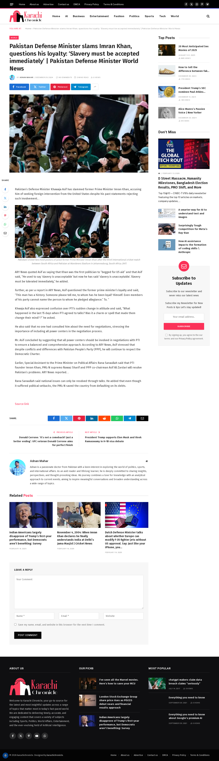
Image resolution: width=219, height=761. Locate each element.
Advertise (48, 4)
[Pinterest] (5, 215)
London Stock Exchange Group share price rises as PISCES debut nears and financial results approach (118, 702)
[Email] (5, 233)
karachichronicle (55, 755)
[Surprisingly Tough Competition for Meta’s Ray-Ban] (166, 229)
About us (34, 4)
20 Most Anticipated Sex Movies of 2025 (193, 48)
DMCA (77, 4)
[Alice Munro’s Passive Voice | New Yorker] (166, 112)
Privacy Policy (92, 4)
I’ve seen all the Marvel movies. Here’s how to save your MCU (118, 681)
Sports (149, 16)
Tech (162, 16)
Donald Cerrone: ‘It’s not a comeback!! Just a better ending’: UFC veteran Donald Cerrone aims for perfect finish (43, 441)
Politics (134, 16)
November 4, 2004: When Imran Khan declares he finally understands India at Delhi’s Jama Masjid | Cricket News (77, 538)
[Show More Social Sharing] (95, 87)
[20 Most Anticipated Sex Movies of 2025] (166, 50)
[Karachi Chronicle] (26, 16)
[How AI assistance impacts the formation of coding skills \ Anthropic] (166, 245)
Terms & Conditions (113, 4)
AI (66, 16)
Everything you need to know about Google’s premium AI (187, 716)
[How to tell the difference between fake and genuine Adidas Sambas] (166, 71)
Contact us (63, 4)
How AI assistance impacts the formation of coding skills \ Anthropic (192, 247)
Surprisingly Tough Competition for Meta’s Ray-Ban (192, 229)
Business (79, 16)
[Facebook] (5, 189)
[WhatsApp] (5, 224)
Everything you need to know (187, 697)
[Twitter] (5, 198)
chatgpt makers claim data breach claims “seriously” (185, 681)
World (175, 16)
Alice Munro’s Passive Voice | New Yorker (191, 110)
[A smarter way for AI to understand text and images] (166, 213)
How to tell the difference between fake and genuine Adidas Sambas (193, 69)
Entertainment (99, 16)
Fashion (119, 16)
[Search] (208, 16)
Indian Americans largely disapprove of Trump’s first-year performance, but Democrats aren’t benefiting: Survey (30, 538)
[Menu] (11, 4)
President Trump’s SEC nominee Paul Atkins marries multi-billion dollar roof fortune (192, 90)
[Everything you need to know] (157, 701)
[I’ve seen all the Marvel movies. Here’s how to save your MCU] (87, 683)
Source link (22, 404)
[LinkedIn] (5, 206)
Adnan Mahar (26, 77)
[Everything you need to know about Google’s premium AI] (157, 718)
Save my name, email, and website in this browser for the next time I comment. (61, 624)
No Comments (65, 77)
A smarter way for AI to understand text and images (192, 213)
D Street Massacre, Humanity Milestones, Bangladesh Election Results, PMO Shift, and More (183, 183)
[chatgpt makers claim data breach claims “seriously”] (157, 683)
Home (22, 4)
